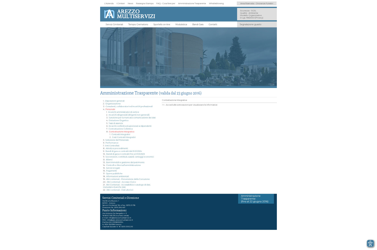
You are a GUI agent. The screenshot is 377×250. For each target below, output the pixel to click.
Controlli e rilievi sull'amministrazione (123, 165)
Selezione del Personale (117, 140)
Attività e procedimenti (117, 148)
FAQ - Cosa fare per (165, 3)
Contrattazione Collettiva (121, 129)
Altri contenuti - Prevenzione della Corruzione (128, 179)
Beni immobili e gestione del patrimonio (125, 162)
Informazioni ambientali (117, 176)
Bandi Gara (197, 24)
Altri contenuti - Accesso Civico (121, 182)
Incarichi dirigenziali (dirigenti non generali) (129, 115)
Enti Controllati (112, 145)
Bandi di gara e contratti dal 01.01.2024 (124, 151)
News (130, 3)
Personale (110, 109)
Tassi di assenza (116, 123)
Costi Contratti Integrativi (124, 137)
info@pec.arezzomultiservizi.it (120, 220)
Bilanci (109, 159)
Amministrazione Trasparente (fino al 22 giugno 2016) (254, 199)
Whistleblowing (216, 3)
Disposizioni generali (114, 101)
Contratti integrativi (120, 134)
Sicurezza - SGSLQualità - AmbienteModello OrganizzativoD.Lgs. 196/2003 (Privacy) (251, 14)
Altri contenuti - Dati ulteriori (119, 190)
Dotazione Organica (118, 120)
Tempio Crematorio (138, 24)
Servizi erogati (113, 168)
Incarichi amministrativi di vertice (123, 112)
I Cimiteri (120, 3)
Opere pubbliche (114, 173)
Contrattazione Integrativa (121, 131)
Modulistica (181, 24)
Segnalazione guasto (250, 24)
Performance (112, 143)
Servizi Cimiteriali (114, 24)
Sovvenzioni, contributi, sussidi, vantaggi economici (130, 157)
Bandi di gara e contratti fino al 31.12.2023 (125, 154)
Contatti (213, 24)
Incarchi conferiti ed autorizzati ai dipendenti (130, 126)
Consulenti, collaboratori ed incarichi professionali (129, 106)
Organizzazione (113, 103)
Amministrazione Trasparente (192, 3)
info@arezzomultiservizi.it (120, 218)
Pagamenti (111, 171)
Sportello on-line (161, 24)
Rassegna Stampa (144, 3)
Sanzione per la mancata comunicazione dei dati (132, 117)
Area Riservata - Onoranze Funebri (256, 3)
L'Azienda (109, 3)
